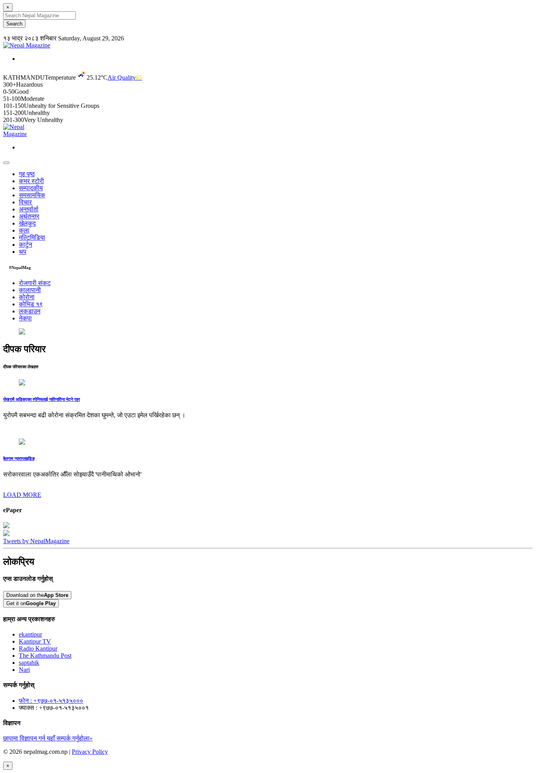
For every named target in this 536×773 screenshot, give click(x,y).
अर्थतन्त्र (29, 216)
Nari (24, 669)
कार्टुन (25, 244)
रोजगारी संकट (35, 283)
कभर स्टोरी (31, 181)
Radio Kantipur (38, 648)
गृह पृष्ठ (27, 174)
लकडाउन (29, 311)
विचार (25, 202)
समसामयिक (32, 195)
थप (22, 251)
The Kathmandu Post (45, 655)
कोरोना (27, 297)
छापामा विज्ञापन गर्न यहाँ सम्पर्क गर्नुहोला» (48, 738)
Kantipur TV (35, 641)
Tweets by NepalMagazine (36, 541)
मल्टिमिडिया (32, 237)
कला (24, 230)
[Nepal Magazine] (26, 45)
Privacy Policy (90, 751)
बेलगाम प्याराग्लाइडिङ (19, 458)
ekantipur (30, 634)
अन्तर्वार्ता (28, 209)
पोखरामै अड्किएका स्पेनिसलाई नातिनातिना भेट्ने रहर (41, 399)
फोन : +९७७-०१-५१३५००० (51, 700)
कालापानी (30, 290)
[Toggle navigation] (6, 163)
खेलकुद (27, 223)
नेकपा (25, 318)
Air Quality (125, 77)
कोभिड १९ (31, 304)
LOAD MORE (22, 494)
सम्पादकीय (31, 188)
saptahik (29, 662)
